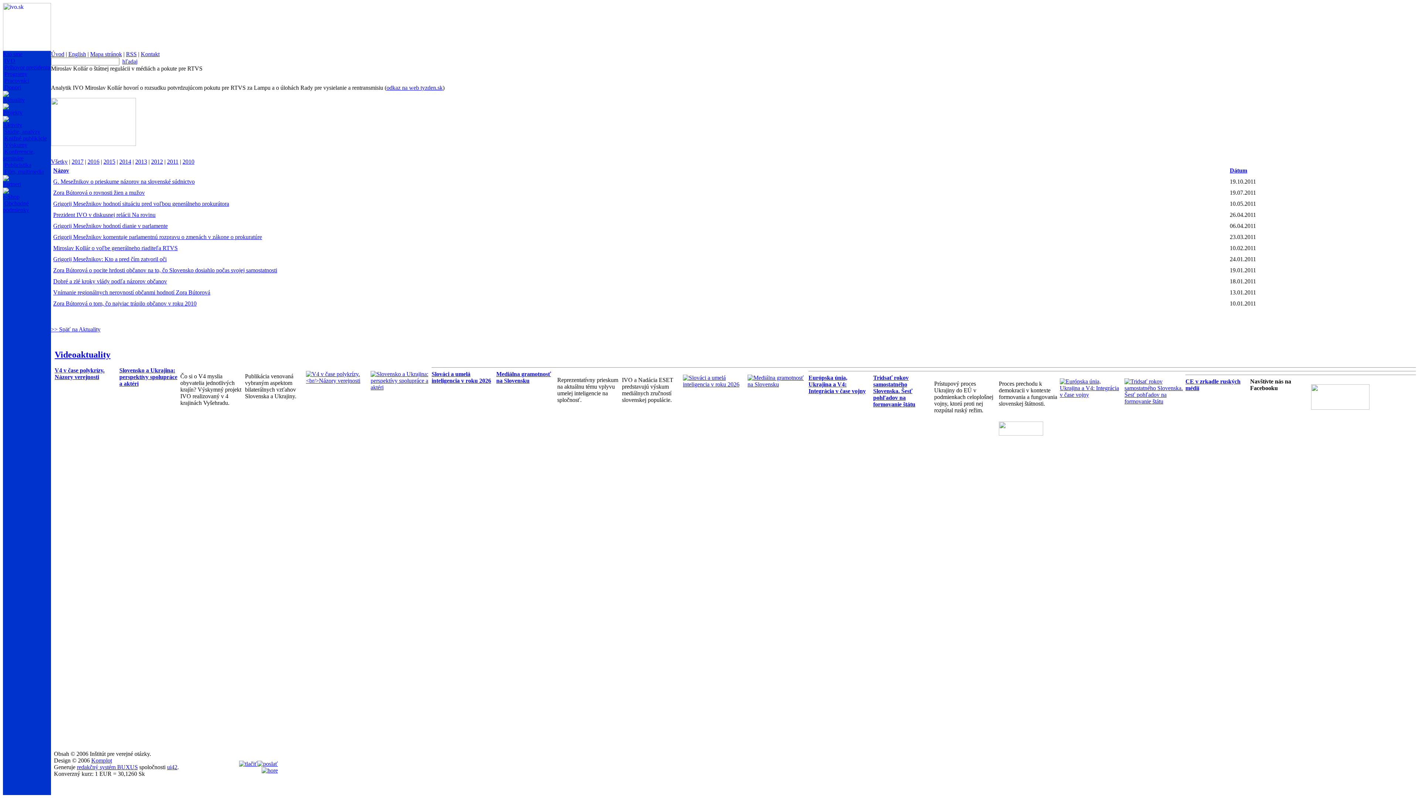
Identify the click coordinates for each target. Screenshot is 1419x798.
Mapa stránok (106, 54)
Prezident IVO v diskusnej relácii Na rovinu (104, 215)
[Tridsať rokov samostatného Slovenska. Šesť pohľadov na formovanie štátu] (1154, 401)
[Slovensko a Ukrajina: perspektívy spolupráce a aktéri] (401, 387)
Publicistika (17, 165)
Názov (61, 170)
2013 (141, 161)
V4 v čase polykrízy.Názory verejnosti (80, 373)
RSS (131, 54)
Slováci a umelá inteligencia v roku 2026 (461, 377)
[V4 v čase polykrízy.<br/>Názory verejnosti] (336, 381)
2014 (125, 161)
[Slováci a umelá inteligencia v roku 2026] (713, 384)
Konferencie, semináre (19, 155)
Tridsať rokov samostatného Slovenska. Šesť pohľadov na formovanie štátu (894, 391)
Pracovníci (16, 81)
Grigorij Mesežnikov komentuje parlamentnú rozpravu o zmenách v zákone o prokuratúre (157, 237)
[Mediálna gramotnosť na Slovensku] (778, 384)
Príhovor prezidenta (27, 67)
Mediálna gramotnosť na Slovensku (523, 377)
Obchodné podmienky (16, 206)
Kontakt (150, 54)
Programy (15, 74)
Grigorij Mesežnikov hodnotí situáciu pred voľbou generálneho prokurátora (141, 204)
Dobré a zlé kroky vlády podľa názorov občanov (110, 281)
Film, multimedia (24, 171)
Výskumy (15, 145)
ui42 (172, 767)
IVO (9, 61)
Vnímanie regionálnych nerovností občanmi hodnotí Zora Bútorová (131, 292)
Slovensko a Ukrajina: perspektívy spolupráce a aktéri (148, 377)
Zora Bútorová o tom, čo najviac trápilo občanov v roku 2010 (125, 303)
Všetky (59, 161)
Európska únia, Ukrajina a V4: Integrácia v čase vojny (837, 384)
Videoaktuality (82, 354)
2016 (93, 161)
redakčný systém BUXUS (107, 767)
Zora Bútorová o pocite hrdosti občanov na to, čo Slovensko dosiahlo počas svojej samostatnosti (165, 270)
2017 (78, 161)
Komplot (101, 760)
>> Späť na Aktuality (76, 329)
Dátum (1238, 170)
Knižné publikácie (25, 138)
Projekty (13, 112)
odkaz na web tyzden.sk (415, 88)
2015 (109, 161)
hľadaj (129, 61)
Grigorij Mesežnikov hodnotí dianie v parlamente (110, 226)
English (77, 54)
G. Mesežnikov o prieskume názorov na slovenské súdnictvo (124, 181)
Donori (12, 87)
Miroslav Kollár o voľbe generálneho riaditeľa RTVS (115, 248)
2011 (172, 161)
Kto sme (13, 54)
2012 (157, 161)
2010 (188, 161)
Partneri (12, 184)
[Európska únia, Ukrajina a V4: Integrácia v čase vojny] (1090, 395)
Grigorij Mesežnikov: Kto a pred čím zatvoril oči (110, 259)
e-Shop (11, 197)
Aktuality (14, 100)
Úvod (57, 54)
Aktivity (12, 125)
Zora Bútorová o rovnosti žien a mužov (99, 193)
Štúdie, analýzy (22, 132)
